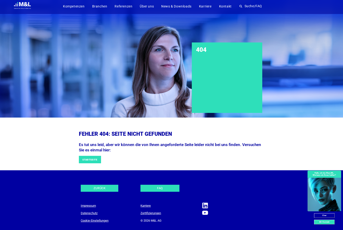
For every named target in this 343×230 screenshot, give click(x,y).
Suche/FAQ (253, 6)
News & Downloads (176, 6)
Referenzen (123, 6)
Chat (324, 215)
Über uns (147, 6)
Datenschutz (89, 213)
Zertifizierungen (150, 213)
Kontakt (225, 6)
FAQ (160, 188)
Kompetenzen (74, 6)
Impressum (88, 205)
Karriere (205, 6)
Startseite (89, 159)
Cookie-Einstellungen (94, 220)
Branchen (99, 6)
